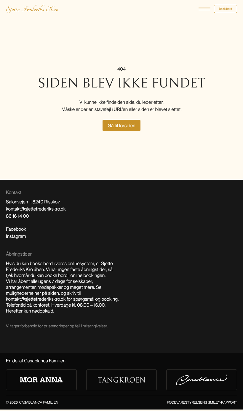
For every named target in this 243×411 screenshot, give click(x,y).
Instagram (16, 236)
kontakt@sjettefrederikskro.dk (36, 209)
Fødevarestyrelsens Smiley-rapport (202, 402)
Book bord (225, 9)
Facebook (16, 229)
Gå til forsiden (121, 125)
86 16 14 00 (17, 216)
